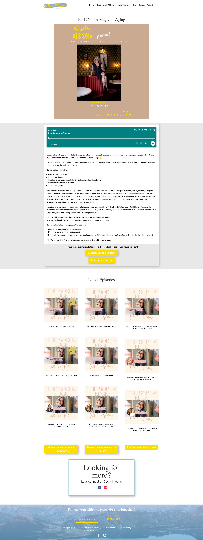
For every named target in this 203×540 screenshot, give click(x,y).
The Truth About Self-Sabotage (101, 326)
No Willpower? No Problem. (101, 375)
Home (91, 5)
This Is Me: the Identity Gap (61, 326)
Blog (134, 5)
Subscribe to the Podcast (101, 252)
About (98, 5)
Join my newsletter (101, 260)
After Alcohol (123, 5)
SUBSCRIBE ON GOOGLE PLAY (103, 449)
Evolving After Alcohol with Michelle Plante (61, 425)
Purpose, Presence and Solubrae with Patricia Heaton (141, 378)
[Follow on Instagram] (105, 487)
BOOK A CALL (87, 519)
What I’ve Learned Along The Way (61, 375)
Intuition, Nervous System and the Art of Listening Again (141, 327)
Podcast (150, 5)
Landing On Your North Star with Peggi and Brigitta (141, 429)
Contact (142, 5)
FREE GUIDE (113, 519)
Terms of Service (111, 527)
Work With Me (108, 5)
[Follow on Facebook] (99, 487)
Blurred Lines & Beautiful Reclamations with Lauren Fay (101, 425)
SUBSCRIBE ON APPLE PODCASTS (62, 449)
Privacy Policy (125, 527)
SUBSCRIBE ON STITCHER (143, 447)
